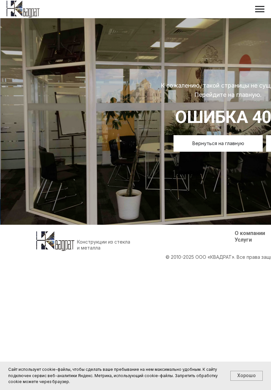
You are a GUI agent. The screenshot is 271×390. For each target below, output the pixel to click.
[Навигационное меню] (259, 9)
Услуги (243, 240)
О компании (250, 233)
